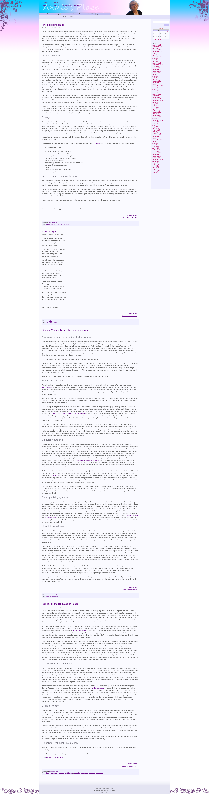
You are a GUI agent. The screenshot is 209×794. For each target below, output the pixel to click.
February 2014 (156, 132)
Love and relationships (86, 14)
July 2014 (155, 123)
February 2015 (156, 112)
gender (51, 773)
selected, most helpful (69, 14)
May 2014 (155, 127)
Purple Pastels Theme (109, 790)
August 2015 (156, 102)
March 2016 (156, 91)
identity (47, 596)
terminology (77, 773)
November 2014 (157, 117)
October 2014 (156, 118)
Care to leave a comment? (129, 217)
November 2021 (157, 51)
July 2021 (155, 53)
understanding (67, 224)
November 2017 (157, 71)
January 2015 (156, 114)
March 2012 (156, 169)
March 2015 (156, 110)
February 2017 (156, 81)
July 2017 (155, 76)
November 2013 (157, 136)
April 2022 (155, 48)
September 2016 (157, 86)
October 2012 (156, 158)
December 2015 (157, 96)
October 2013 (156, 138)
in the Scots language (80, 630)
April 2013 (155, 148)
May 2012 (155, 166)
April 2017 (155, 79)
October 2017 (156, 73)
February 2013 (156, 151)
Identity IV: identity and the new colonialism (65, 330)
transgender (84, 773)
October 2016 (156, 84)
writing (50, 321)
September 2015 (157, 100)
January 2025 (156, 45)
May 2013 (155, 146)
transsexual (92, 773)
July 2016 (155, 87)
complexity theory (51, 517)
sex (72, 773)
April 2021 (155, 55)
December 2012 (157, 154)
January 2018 (156, 68)
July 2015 (155, 104)
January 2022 (156, 50)
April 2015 (155, 109)
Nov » (159, 39)
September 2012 (157, 159)
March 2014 (156, 130)
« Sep (154, 39)
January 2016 (156, 94)
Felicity (97, 143)
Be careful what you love (54, 757)
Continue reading (132, 215)
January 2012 (156, 172)
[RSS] (165, 178)
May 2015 (155, 107)
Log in (106, 792)
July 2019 (155, 58)
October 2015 (156, 99)
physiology (67, 773)
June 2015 (155, 105)
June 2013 (155, 145)
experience (53, 224)
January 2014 (156, 133)
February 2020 (156, 56)
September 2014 (157, 120)
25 (167, 36)
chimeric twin (56, 475)
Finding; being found (53, 24)
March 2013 (156, 149)
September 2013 (157, 140)
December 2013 (157, 135)
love (62, 224)
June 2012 (155, 164)
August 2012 (156, 161)
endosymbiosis (47, 387)
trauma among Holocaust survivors (87, 460)
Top (102, 792)
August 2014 (156, 122)
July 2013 (155, 143)
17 (165, 34)
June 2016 (155, 89)
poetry (99, 14)
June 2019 (155, 60)
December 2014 (157, 115)
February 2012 (156, 171)
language (61, 773)
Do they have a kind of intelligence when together (68, 413)
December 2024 (157, 47)
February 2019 (156, 61)
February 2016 (156, 92)
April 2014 (155, 128)
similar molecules (98, 688)
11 (167, 33)
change (48, 224)
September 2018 (157, 64)
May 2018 (155, 66)
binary (47, 773)
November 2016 (157, 82)
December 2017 (157, 69)
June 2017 (155, 78)
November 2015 (157, 97)
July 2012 (155, 163)
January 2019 (156, 63)
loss (59, 224)
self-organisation (132, 515)
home (42, 14)
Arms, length (49, 231)
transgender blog (53, 14)
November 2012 (157, 156)
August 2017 (156, 74)
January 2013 (156, 153)
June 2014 (155, 125)
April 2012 (155, 167)
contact (106, 14)
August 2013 (156, 141)
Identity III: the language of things (60, 604)
